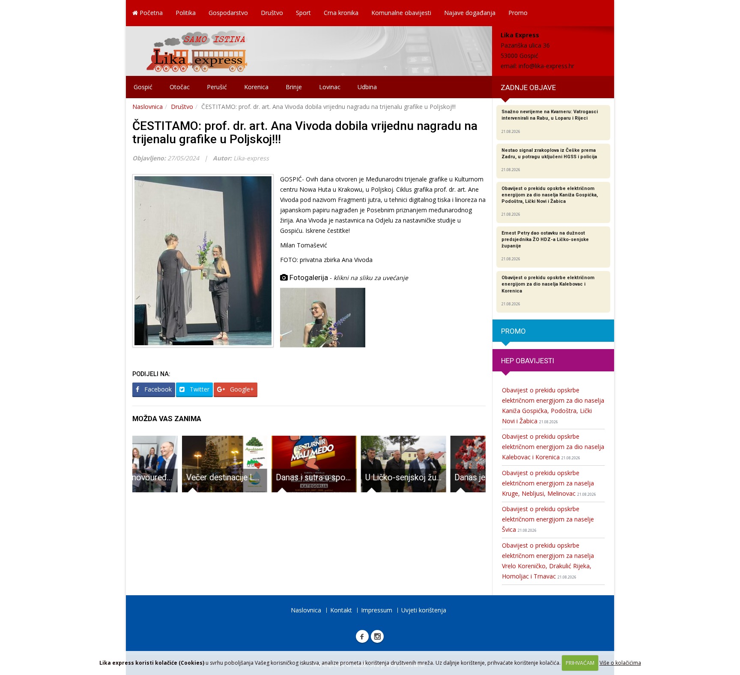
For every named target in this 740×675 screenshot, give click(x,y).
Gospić (143, 87)
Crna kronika (341, 13)
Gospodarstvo (228, 13)
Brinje (294, 87)
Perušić (217, 87)
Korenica (256, 87)
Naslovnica (147, 106)
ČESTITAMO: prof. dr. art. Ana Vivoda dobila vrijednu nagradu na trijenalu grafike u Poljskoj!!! (304, 132)
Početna (150, 13)
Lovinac (329, 87)
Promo (518, 13)
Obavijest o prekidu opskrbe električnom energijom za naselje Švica (548, 519)
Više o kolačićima (620, 662)
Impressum (376, 610)
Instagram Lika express (377, 636)
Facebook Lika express (362, 636)
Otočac (180, 87)
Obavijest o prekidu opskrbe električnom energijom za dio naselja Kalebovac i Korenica (553, 446)
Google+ (241, 389)
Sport (303, 13)
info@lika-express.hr (546, 66)
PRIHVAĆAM (580, 662)
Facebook (157, 389)
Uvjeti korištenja (423, 610)
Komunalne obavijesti (401, 13)
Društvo (272, 13)
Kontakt (341, 610)
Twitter (198, 389)
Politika (186, 13)
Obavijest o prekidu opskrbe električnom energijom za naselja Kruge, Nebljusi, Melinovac (549, 483)
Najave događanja (469, 13)
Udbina (367, 87)
